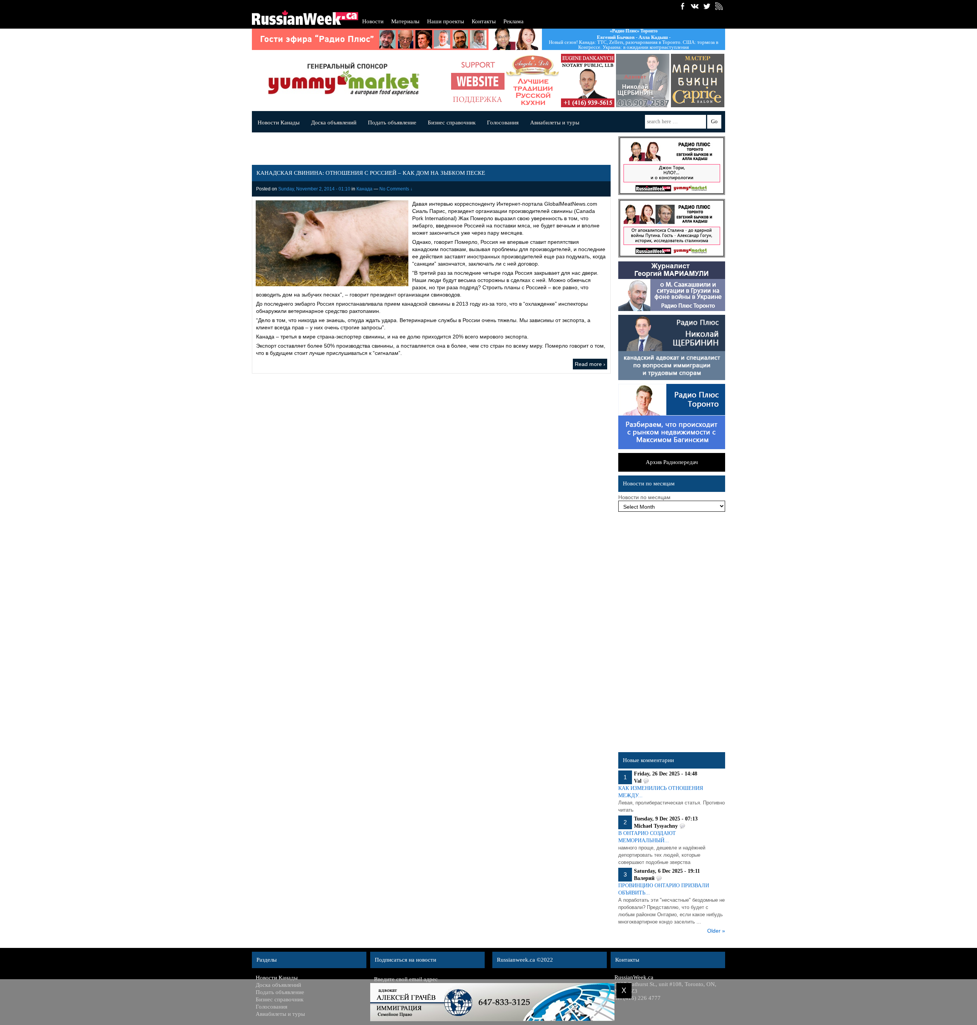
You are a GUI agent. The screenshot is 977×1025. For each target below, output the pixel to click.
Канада (364, 189)
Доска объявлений (333, 122)
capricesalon (697, 80)
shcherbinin (642, 80)
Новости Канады (279, 122)
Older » (716, 931)
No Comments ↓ (396, 189)
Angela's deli (532, 80)
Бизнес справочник (452, 122)
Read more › (590, 364)
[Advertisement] (671, 633)
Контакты (484, 21)
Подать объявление (392, 122)
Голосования (503, 122)
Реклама (513, 21)
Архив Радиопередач (672, 462)
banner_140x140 (477, 80)
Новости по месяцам (644, 497)
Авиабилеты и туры (554, 122)
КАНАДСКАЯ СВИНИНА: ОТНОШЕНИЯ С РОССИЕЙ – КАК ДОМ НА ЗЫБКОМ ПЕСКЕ (370, 173)
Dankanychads (587, 80)
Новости (373, 21)
